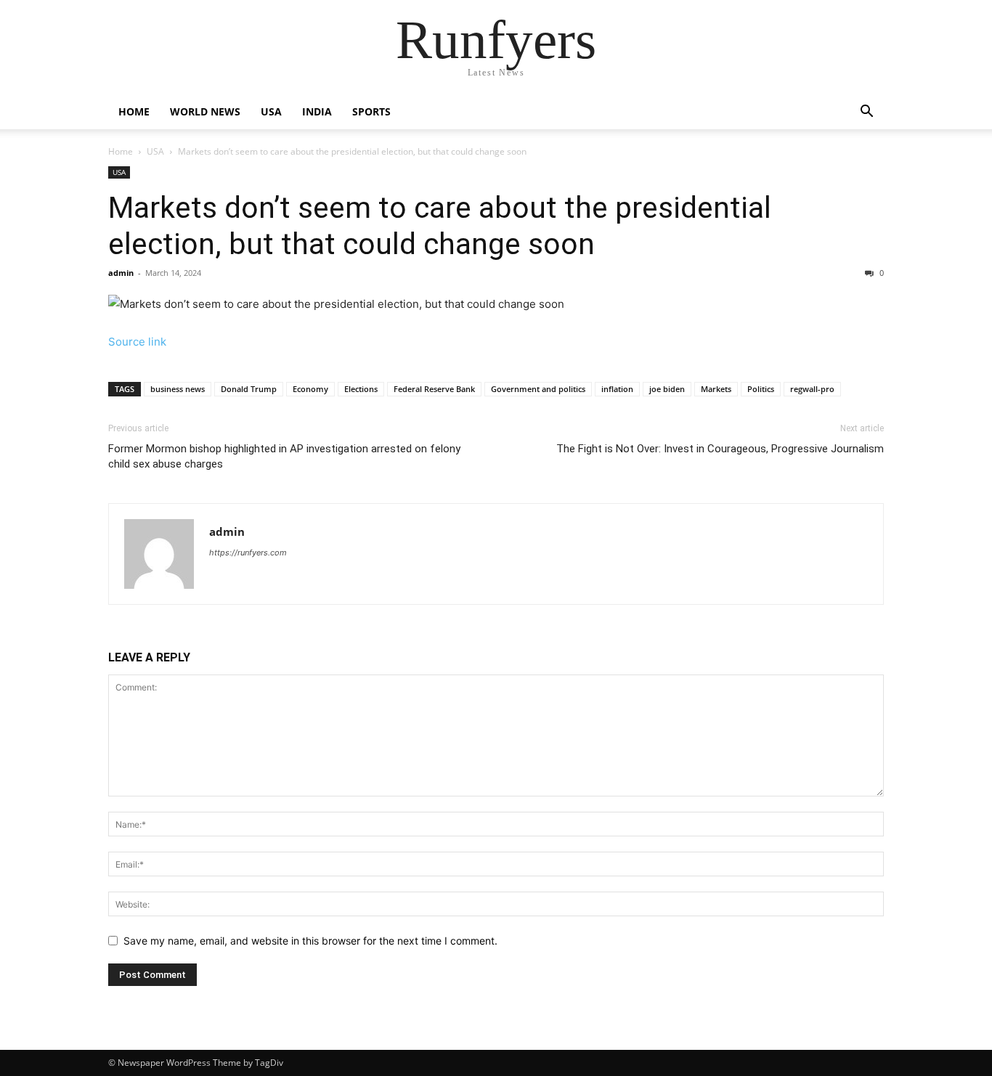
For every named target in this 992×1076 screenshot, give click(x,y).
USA (271, 111)
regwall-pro (812, 388)
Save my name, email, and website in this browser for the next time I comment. (310, 940)
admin (121, 272)
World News (205, 111)
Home (134, 111)
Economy (310, 388)
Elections (361, 388)
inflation (617, 388)
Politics (760, 388)
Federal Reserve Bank (434, 388)
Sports (371, 111)
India (317, 111)
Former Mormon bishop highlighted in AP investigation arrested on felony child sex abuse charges (284, 456)
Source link (137, 342)
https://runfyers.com (248, 552)
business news (177, 388)
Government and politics (538, 388)
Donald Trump (249, 388)
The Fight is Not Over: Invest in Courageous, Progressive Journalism (720, 448)
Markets (716, 388)
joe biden (667, 388)
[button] (866, 113)
